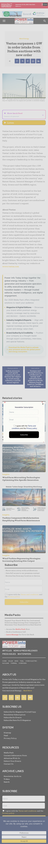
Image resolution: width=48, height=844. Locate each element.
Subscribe (24, 435)
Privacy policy (31, 428)
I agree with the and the (24, 427)
